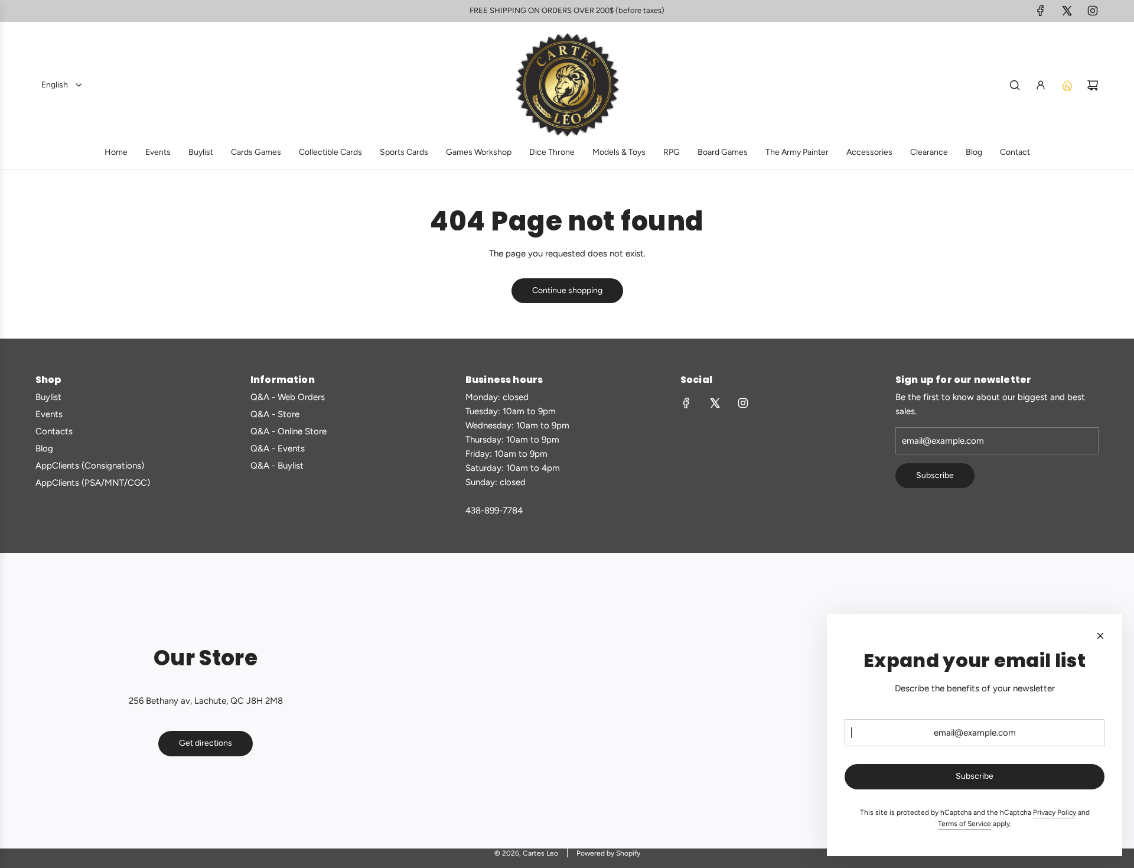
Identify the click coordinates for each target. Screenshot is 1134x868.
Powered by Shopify (608, 853)
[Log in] (1041, 85)
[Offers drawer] (1067, 85)
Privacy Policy (1054, 812)
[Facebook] (1041, 11)
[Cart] (1093, 85)
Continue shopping (567, 290)
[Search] (1015, 85)
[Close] (1100, 636)
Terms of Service (964, 824)
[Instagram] (1093, 11)
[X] (1067, 11)
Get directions (205, 743)
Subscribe (935, 475)
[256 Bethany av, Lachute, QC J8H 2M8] (567, 701)
